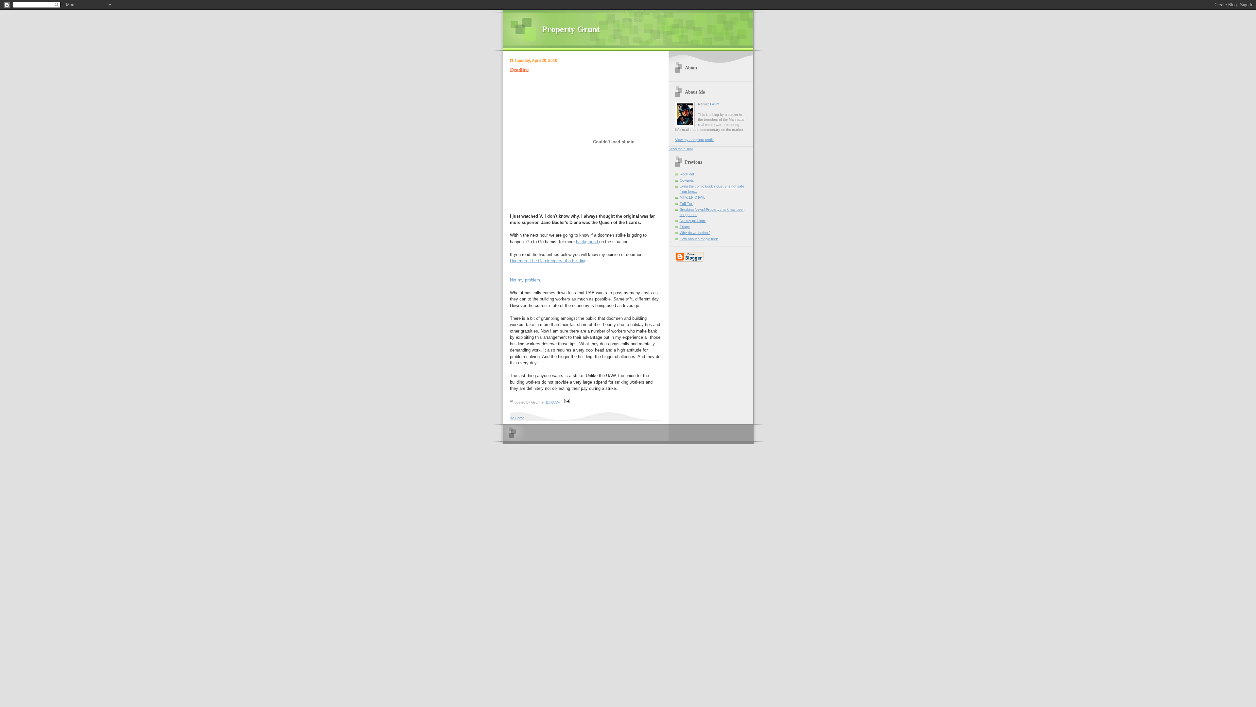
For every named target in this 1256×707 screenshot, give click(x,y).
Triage (685, 227)
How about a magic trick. (699, 239)
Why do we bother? (695, 233)
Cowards (687, 180)
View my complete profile (694, 140)
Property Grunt (571, 29)
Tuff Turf (686, 204)
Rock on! (687, 174)
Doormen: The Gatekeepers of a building (548, 260)
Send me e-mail (681, 149)
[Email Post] (566, 402)
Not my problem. (525, 280)
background (587, 241)
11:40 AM (552, 402)
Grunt (714, 104)
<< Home (517, 418)
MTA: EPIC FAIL (692, 197)
